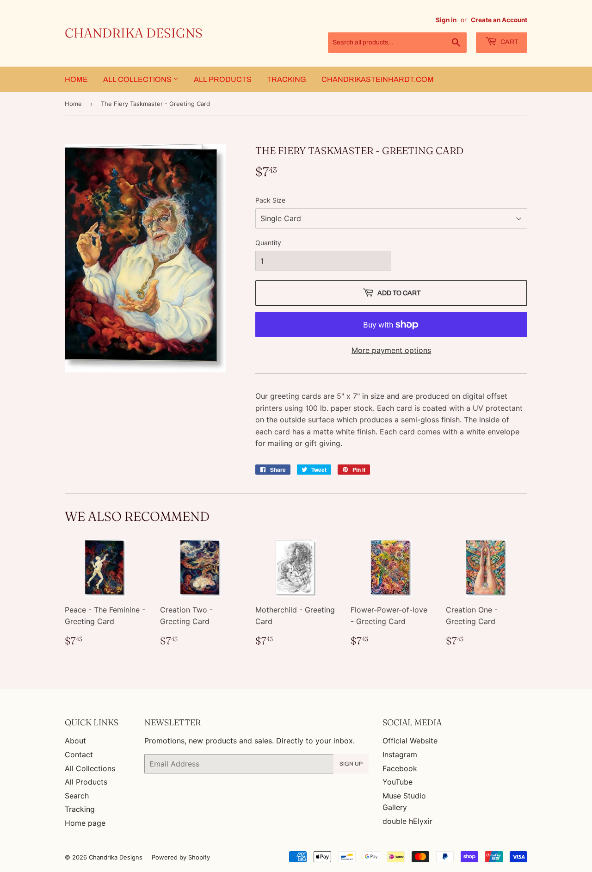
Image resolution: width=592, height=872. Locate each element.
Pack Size (270, 200)
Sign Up (351, 764)
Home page (85, 823)
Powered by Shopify (181, 857)
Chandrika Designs (134, 33)
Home (76, 79)
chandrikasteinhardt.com (377, 79)
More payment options (391, 350)
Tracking (286, 79)
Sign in (446, 20)
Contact (79, 754)
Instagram (399, 754)
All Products (223, 79)
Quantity (268, 243)
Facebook (399, 768)
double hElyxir (407, 821)
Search (77, 795)
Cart (508, 41)
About (75, 740)
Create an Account (499, 20)
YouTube (397, 781)
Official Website (410, 740)
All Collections (138, 79)
